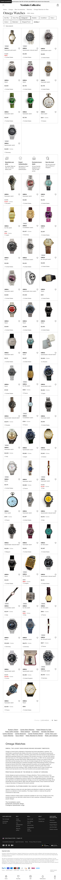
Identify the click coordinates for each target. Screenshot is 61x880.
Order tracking (18, 820)
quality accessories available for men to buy (31, 796)
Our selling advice (30, 822)
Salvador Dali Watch (47, 732)
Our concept (6, 819)
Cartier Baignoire (20, 734)
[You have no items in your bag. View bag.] (58, 5)
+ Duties (46, 117)
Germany (22, 870)
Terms (26, 842)
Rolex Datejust (25, 732)
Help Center (41, 819)
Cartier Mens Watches (27, 730)
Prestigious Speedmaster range (15, 805)
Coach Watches (8, 736)
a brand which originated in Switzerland (21, 751)
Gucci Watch (19, 736)
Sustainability (53, 822)
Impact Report (53, 825)
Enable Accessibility (6, 1)
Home (5, 9)
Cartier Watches (8, 734)
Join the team (53, 827)
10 (52, 720)
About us (52, 820)
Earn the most (50, 162)
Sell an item (30, 825)
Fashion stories (54, 829)
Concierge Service (5, 822)
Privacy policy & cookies (35, 842)
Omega (10, 9)
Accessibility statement (8, 842)
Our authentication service (20, 824)
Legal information (19, 842)
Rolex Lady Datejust (51, 736)
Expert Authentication (23, 163)
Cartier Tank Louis (51, 734)
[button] (58, 5)
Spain (26, 870)
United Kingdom (9, 870)
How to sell (30, 819)
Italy (29, 870)
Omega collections (32, 775)
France (3, 870)
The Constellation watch (13, 802)
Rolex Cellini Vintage (12, 732)
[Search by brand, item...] (3, 5)
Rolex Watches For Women (34, 736)
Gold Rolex (35, 732)
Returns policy (18, 829)
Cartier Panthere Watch (35, 734)
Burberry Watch (13, 730)
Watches (29, 9)
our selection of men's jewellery (18, 791)
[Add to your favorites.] (19, 48)
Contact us (41, 821)
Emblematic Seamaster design (15, 804)
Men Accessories (20, 9)
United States (16, 870)
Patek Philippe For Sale (43, 730)
